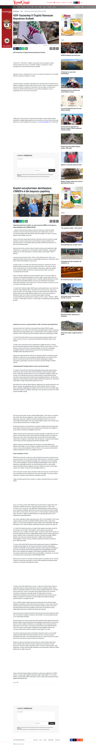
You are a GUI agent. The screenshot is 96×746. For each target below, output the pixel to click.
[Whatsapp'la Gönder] (23, 48)
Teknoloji (49, 7)
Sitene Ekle (57, 740)
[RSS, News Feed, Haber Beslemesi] (81, 740)
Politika (32, 7)
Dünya (14, 7)
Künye (40, 740)
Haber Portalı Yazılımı (19, 744)
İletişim (44, 740)
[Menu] (82, 7)
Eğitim (44, 7)
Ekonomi (23, 7)
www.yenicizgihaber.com (45, 122)
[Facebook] (14, 48)
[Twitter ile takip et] (77, 3)
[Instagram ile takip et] (79, 3)
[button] (51, 48)
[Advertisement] (36, 103)
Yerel (28, 7)
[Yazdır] (26, 48)
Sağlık (40, 7)
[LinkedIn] (20, 48)
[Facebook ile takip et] (74, 3)
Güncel (18, 7)
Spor (36, 7)
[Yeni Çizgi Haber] (21, 2)
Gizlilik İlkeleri (51, 740)
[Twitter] (17, 48)
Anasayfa (17, 11)
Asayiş (54, 7)
